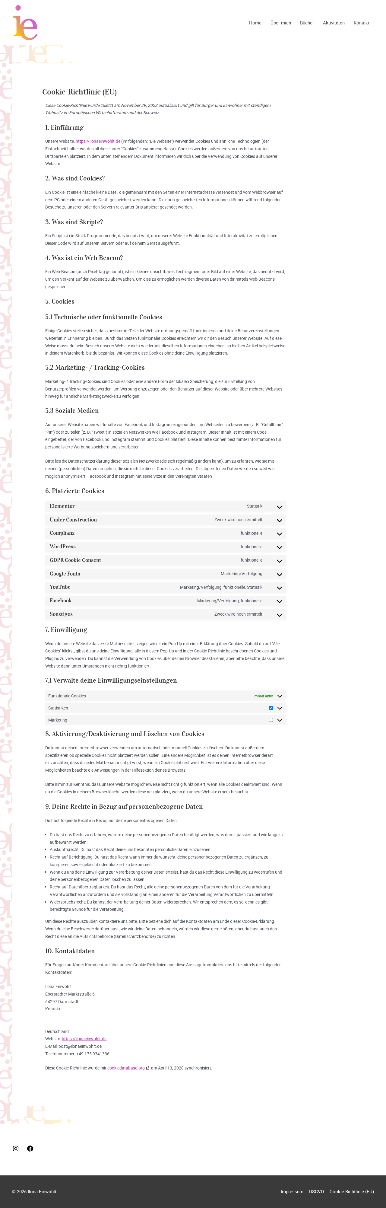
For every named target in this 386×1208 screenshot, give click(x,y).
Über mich (281, 23)
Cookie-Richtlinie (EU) (352, 1191)
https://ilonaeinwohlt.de (98, 141)
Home (255, 23)
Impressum (292, 1191)
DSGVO (316, 1191)
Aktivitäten (334, 23)
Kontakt (361, 23)
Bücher (307, 23)
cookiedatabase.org (126, 1068)
